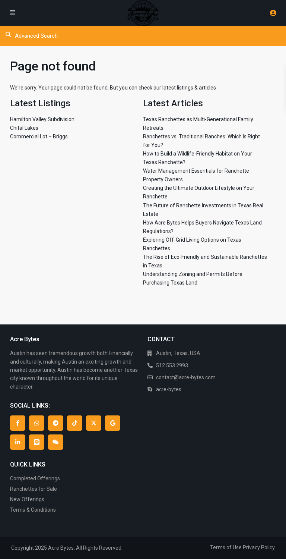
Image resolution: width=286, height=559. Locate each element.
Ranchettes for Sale (33, 489)
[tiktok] (74, 423)
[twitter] (93, 423)
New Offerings (27, 499)
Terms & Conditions (33, 510)
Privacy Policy (259, 547)
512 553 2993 (172, 365)
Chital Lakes (24, 128)
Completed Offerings (35, 478)
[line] (36, 442)
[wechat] (55, 442)
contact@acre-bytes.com (186, 377)
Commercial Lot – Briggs (39, 136)
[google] (112, 423)
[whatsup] (36, 423)
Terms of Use (226, 547)
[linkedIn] (17, 442)
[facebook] (17, 423)
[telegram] (55, 423)
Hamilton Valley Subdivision (42, 119)
